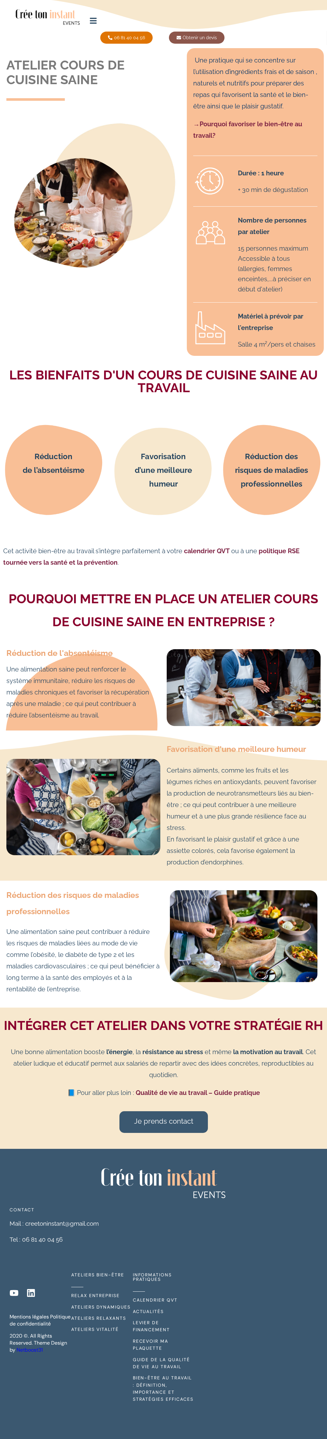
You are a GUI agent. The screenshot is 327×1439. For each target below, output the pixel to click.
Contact (22, 1210)
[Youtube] (14, 1292)
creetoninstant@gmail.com (62, 1223)
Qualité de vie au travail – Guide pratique (198, 1093)
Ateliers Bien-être (97, 1275)
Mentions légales (29, 1316)
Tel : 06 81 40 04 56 (36, 1239)
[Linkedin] (31, 1292)
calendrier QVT (207, 551)
